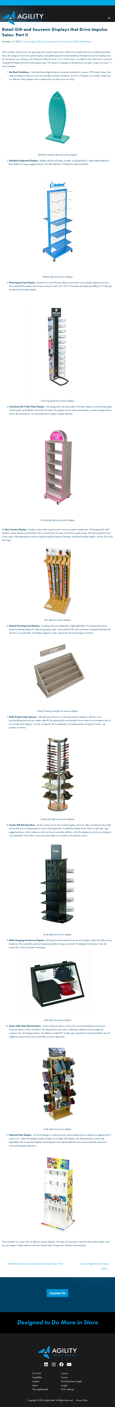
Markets (35, 1381)
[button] (57, 1293)
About (34, 1385)
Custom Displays (29, 41)
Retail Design (85, 41)
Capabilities (37, 1377)
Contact (64, 1373)
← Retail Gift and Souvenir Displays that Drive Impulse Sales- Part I (34, 1263)
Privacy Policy (82, 1400)
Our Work (36, 1373)
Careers (64, 1377)
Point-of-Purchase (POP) (68, 41)
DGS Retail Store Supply (71, 1381)
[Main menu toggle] (109, 18)
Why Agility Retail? (40, 1389)
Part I (61, 59)
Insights (64, 1385)
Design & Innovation (47, 41)
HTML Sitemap (67, 1389)
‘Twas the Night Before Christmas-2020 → (94, 1264)
